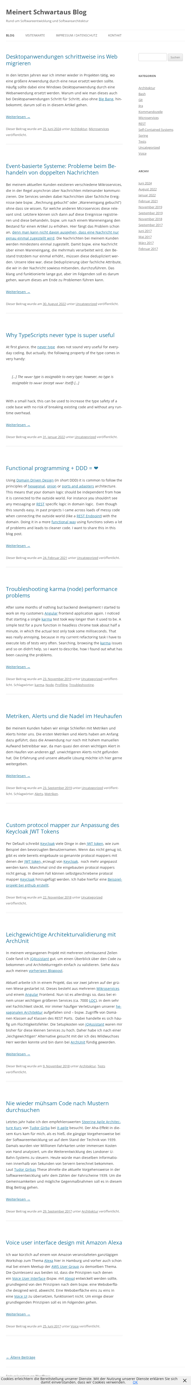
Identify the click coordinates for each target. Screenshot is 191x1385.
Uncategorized (86, 304)
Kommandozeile (151, 111)
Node (50, 685)
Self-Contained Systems (156, 129)
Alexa (48, 1260)
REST (40, 504)
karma (47, 619)
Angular (51, 613)
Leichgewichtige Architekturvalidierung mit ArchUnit (61, 937)
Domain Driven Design (35, 480)
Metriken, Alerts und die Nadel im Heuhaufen (64, 716)
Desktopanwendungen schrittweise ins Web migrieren (61, 60)
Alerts (39, 794)
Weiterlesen (18, 116)
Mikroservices (107, 988)
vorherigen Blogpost (45, 970)
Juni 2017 (145, 231)
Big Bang (106, 99)
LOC (92, 1000)
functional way (63, 521)
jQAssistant (39, 958)
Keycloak (47, 843)
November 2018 (150, 219)
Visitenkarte (35, 35)
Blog (10, 35)
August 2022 (148, 189)
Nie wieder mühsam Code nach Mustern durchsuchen (57, 1106)
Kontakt (115, 35)
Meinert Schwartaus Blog (46, 11)
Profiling (61, 685)
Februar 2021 (148, 201)
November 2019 (150, 207)
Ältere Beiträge (20, 1357)
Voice (75, 1326)
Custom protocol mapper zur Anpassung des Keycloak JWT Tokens (62, 828)
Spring (143, 135)
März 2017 (146, 243)
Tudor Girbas (25, 1169)
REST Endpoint (89, 516)
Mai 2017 (145, 237)
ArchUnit (78, 1042)
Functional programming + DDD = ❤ (52, 468)
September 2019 (151, 213)
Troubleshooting (81, 685)
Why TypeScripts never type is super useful (60, 335)
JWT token (95, 843)
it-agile (62, 1127)
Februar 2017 (148, 248)
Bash (142, 94)
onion (51, 486)
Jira (141, 106)
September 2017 (151, 225)
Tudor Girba (40, 1127)
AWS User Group (65, 1266)
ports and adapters (78, 486)
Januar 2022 (147, 195)
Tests (101, 1066)
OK (135, 1382)
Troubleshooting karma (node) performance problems (61, 592)
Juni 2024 (145, 183)
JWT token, (33, 861)
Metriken (51, 794)
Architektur (79, 129)
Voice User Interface (29, 1278)
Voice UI (20, 1296)
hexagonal (36, 486)
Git (141, 100)
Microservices (99, 129)
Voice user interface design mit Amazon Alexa (64, 1242)
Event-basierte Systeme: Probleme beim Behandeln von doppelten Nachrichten (61, 169)
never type (46, 347)
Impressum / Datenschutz (76, 35)
